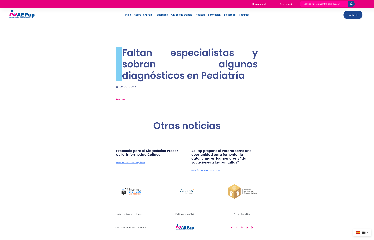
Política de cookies (242, 214)
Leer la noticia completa (130, 162)
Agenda (200, 14)
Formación (214, 14)
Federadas (161, 14)
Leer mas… (121, 99)
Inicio (128, 14)
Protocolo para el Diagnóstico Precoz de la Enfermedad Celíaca (147, 153)
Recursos (244, 14)
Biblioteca (230, 14)
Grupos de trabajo (181, 14)
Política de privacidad (184, 214)
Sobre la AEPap (143, 14)
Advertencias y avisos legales (129, 214)
